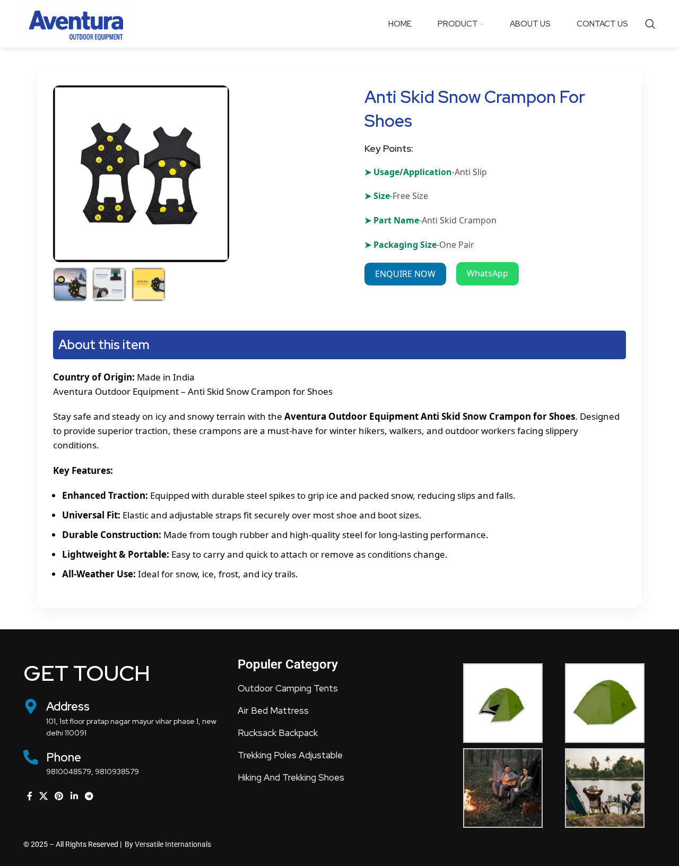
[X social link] (43, 796)
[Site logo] (79, 23)
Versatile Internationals (173, 844)
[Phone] (30, 757)
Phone (63, 757)
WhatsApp (487, 273)
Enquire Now (405, 274)
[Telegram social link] (89, 796)
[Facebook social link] (29, 796)
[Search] (650, 23)
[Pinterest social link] (59, 796)
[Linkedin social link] (74, 796)
